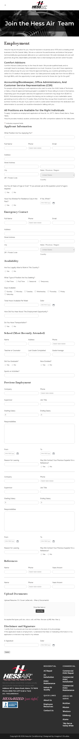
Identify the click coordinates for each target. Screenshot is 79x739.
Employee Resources (48, 705)
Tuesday (29, 292)
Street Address (9, 163)
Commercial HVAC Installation (68, 679)
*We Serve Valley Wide (68, 724)
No (15, 192)
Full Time (21, 281)
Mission (66, 707)
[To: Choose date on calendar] (53, 453)
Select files (40, 611)
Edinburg (66, 715)
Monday (19, 292)
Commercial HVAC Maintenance (68, 688)
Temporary (45, 281)
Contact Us (48, 710)
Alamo (65, 719)
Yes (8, 192)
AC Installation (49, 676)
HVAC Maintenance (49, 682)
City (5, 170)
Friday (63, 292)
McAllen (66, 703)
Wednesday (41, 292)
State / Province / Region (49, 170)
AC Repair (48, 671)
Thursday (53, 292)
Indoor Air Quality (48, 688)
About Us (48, 700)
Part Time (10, 281)
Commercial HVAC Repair (68, 672)
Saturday (10, 294)
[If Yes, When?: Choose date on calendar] (53, 203)
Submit (7, 652)
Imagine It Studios (61, 736)
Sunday (9, 292)
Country (43, 180)
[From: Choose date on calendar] (17, 453)
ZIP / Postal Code (10, 178)
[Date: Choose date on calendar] (53, 305)
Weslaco (67, 711)
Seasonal (32, 281)
